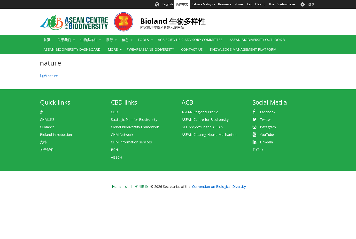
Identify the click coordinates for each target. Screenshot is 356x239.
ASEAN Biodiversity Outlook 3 (257, 39)
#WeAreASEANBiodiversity (150, 49)
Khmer (239, 4)
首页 (47, 39)
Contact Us (192, 49)
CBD (114, 112)
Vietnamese (286, 4)
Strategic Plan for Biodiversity (134, 119)
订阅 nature (49, 76)
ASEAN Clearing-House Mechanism (209, 134)
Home (117, 186)
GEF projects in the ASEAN (202, 127)
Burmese (225, 4)
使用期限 (142, 186)
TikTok (258, 149)
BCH (114, 149)
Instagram (268, 127)
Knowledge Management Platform (243, 49)
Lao (249, 4)
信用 (128, 186)
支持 (43, 142)
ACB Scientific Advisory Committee (190, 39)
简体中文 (182, 4)
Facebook (267, 112)
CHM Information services (131, 142)
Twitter (265, 119)
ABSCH (116, 157)
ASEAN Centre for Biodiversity (205, 119)
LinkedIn (266, 142)
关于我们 (47, 149)
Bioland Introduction (56, 134)
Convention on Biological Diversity (219, 186)
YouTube (267, 134)
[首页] (86, 22)
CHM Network (122, 134)
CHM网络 (47, 119)
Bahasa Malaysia (203, 4)
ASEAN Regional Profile (200, 112)
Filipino (260, 4)
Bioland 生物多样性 (173, 21)
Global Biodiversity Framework (135, 127)
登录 (311, 4)
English (168, 4)
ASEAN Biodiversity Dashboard (72, 49)
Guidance (47, 127)
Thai (272, 4)
